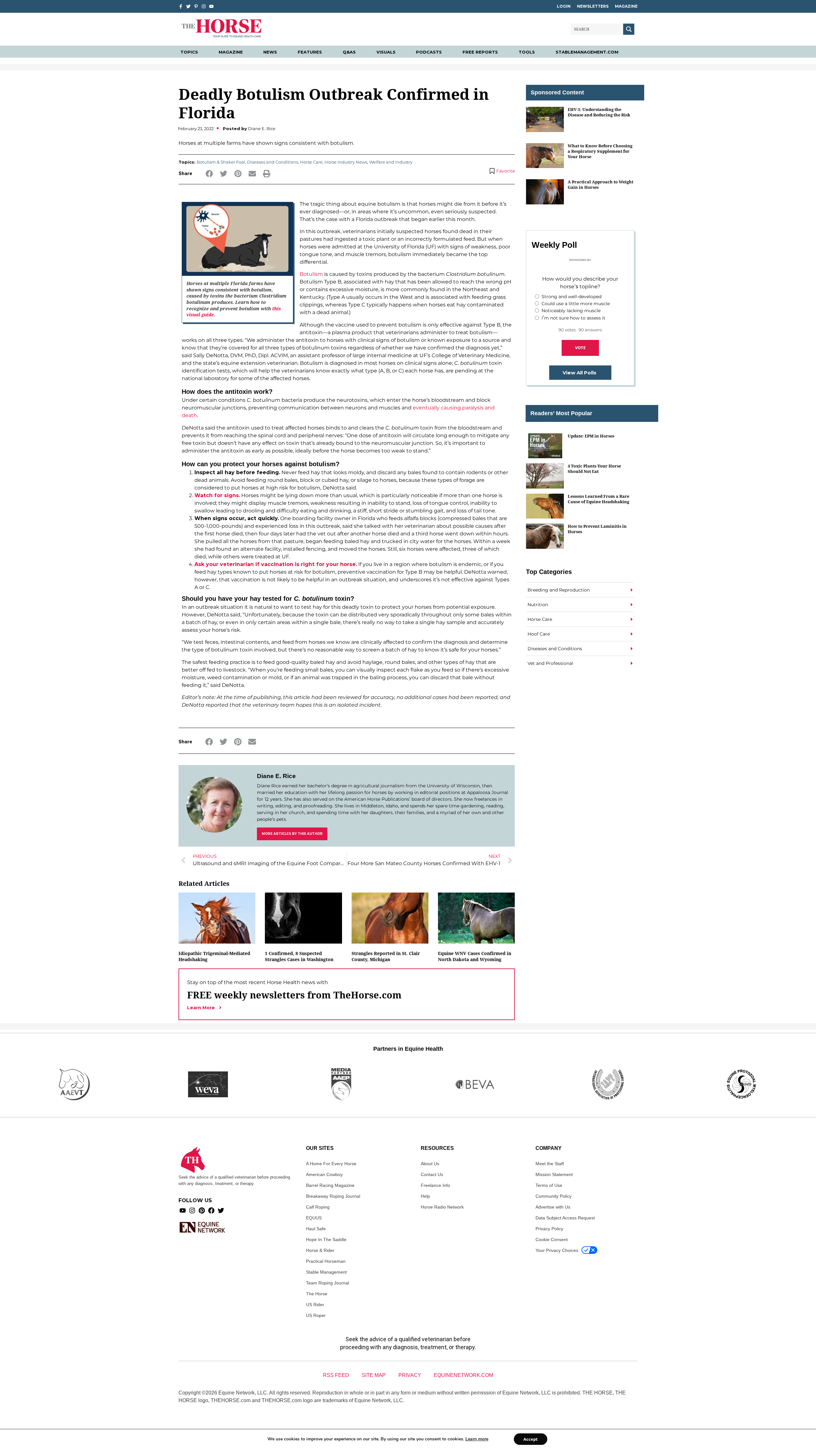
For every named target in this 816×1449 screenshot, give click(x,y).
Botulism (311, 274)
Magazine (626, 6)
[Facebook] (211, 1210)
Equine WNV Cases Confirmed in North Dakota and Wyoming (474, 956)
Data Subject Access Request (565, 1217)
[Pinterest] (202, 1210)
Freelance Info (435, 1185)
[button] (209, 173)
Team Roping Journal (327, 1282)
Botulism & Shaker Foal (221, 162)
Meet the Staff (550, 1163)
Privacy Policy (549, 1228)
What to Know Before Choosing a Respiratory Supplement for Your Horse (600, 151)
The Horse (316, 1293)
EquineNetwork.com (463, 1375)
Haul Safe (316, 1228)
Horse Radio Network (442, 1207)
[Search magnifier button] (628, 29)
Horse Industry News (345, 162)
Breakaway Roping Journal (333, 1196)
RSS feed (336, 1375)
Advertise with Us (553, 1207)
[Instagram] (203, 6)
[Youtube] (182, 1210)
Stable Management (326, 1272)
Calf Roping (318, 1207)
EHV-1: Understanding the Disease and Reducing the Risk (599, 112)
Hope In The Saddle (326, 1239)
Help (425, 1196)
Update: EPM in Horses (591, 436)
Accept (530, 1439)
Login (564, 6)
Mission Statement (554, 1174)
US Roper (316, 1315)
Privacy (409, 1375)
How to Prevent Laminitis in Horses (597, 528)
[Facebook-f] (180, 6)
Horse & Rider (320, 1250)
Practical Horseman (326, 1261)
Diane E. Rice (276, 776)
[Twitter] (188, 6)
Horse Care (311, 162)
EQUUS (314, 1217)
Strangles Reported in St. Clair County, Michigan (386, 956)
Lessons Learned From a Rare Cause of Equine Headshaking (598, 498)
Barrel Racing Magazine (330, 1185)
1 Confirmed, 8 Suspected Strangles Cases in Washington (299, 956)
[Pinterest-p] (196, 6)
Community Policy (554, 1196)
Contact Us (432, 1174)
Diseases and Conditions (272, 162)
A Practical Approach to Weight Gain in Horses (600, 184)
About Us (430, 1163)
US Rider (315, 1304)
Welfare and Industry (390, 162)
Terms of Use (549, 1185)
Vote (580, 347)
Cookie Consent (552, 1239)
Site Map (374, 1375)
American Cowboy (324, 1174)
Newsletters (592, 6)
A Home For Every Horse (331, 1163)
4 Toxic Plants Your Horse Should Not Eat (594, 468)
